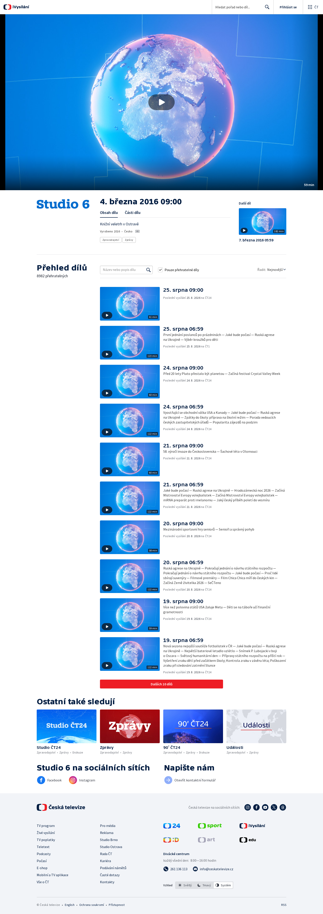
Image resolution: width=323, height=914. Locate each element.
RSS (284, 905)
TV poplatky (46, 839)
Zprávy (129, 239)
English (69, 905)
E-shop (42, 868)
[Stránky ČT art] (206, 841)
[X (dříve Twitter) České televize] (274, 807)
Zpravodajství (110, 239)
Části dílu (132, 212)
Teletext (43, 847)
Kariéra (105, 861)
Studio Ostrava (111, 847)
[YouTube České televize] (265, 807)
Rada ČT (106, 854)
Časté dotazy (110, 875)
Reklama (106, 832)
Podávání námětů (113, 868)
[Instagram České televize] (247, 807)
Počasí (42, 861)
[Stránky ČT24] (171, 827)
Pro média (107, 825)
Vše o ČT (43, 882)
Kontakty (107, 882)
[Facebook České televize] (256, 807)
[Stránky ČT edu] (248, 841)
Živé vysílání (46, 832)
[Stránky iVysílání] (252, 827)
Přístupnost (117, 905)
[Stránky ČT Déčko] (171, 841)
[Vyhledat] (148, 269)
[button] (161, 102)
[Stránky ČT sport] (210, 827)
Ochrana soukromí (91, 905)
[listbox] (204, 885)
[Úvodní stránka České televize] (61, 807)
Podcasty (44, 854)
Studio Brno (109, 839)
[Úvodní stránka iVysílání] (20, 7)
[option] (185, 885)
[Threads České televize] (282, 807)
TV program (46, 825)
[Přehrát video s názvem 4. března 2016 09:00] (161, 102)
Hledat (267, 7)
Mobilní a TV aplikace (52, 875)
